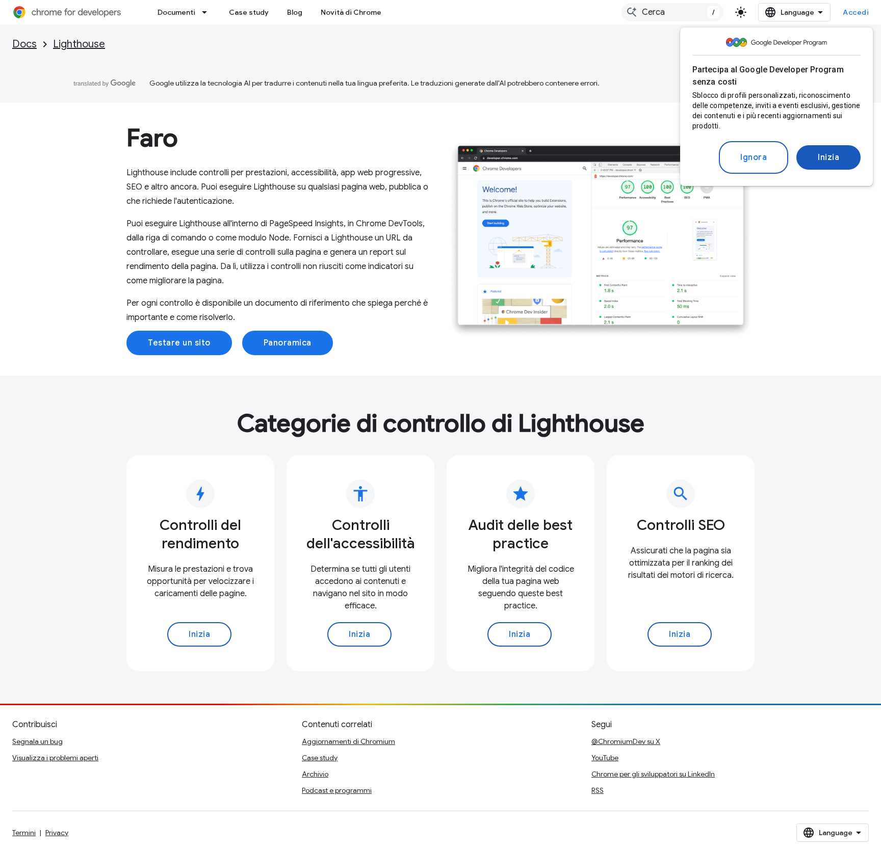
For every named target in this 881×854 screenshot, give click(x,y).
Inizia (828, 157)
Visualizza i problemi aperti (55, 757)
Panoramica (288, 343)
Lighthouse (79, 44)
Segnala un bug (37, 741)
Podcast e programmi (337, 790)
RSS (597, 790)
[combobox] (672, 12)
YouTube (604, 757)
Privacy (56, 833)
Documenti (176, 12)
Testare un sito (179, 343)
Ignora (753, 157)
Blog (294, 12)
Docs (24, 44)
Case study (249, 12)
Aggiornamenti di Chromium (348, 741)
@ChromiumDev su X (625, 741)
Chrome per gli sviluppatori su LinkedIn (653, 774)
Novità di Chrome (351, 12)
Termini (24, 833)
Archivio (315, 774)
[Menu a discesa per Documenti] (207, 12)
